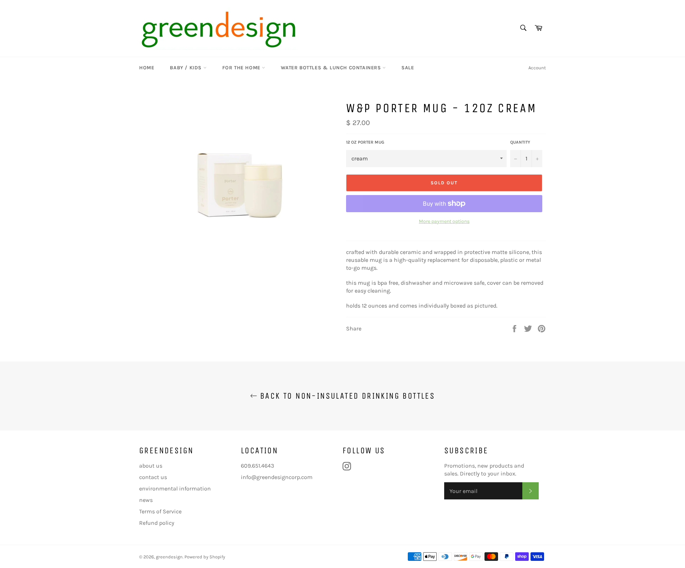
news (146, 500)
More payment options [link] (444, 221)
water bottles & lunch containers (331, 68)
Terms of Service (160, 511)
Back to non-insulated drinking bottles (346, 396)
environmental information (175, 488)
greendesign (169, 556)
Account (537, 67)
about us (150, 465)
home (146, 68)
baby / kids (186, 68)
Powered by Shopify (204, 556)
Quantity (520, 142)
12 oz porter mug (365, 142)
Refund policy (156, 522)
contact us (153, 477)
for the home (242, 68)
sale (407, 68)
